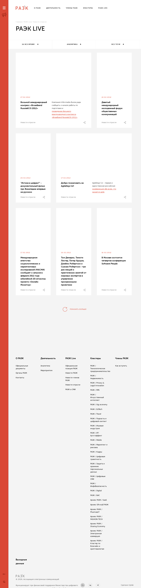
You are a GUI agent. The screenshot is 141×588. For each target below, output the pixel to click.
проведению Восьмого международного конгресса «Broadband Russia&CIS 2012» (64, 114)
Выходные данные (21, 561)
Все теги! (116, 44)
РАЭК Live (28, 22)
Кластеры (95, 358)
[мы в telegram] (98, 585)
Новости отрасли (28, 122)
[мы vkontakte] (90, 585)
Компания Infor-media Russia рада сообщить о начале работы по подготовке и (66, 105)
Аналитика (72, 44)
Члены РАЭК (121, 358)
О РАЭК (20, 358)
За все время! (28, 44)
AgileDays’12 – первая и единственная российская (103, 184)
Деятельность (48, 358)
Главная (19, 22)
